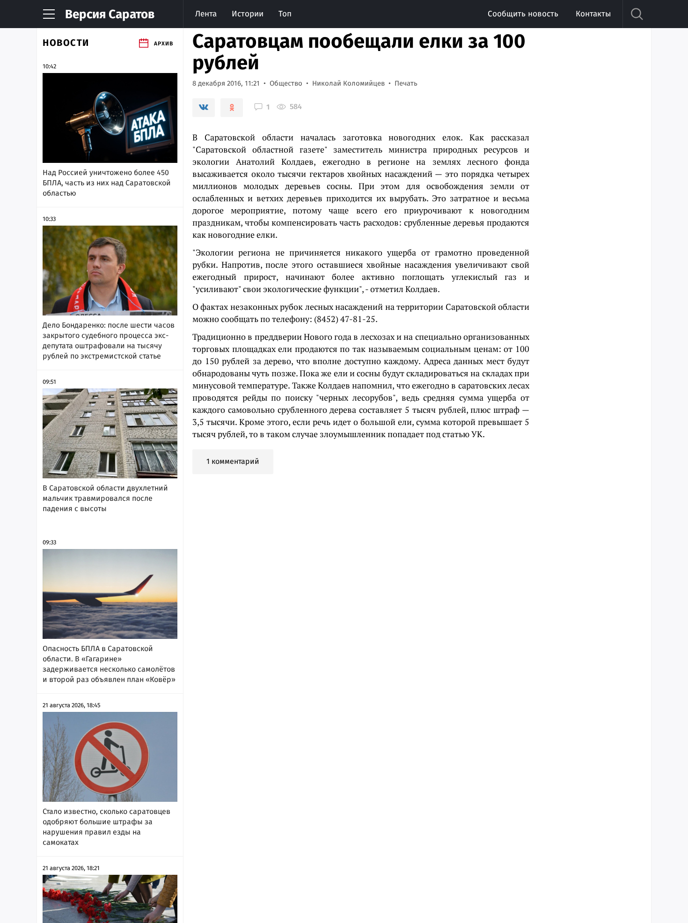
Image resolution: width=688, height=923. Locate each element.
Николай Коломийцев (348, 83)
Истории (247, 14)
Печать (406, 83)
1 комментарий (232, 461)
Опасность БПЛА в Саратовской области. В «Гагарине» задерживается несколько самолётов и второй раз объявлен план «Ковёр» (109, 664)
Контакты (593, 14)
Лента (206, 14)
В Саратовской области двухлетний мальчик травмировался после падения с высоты (105, 498)
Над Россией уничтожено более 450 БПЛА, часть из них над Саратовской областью (107, 183)
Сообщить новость (523, 14)
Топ (285, 14)
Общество (286, 83)
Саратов (109, 14)
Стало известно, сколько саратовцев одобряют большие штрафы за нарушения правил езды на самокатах (106, 827)
